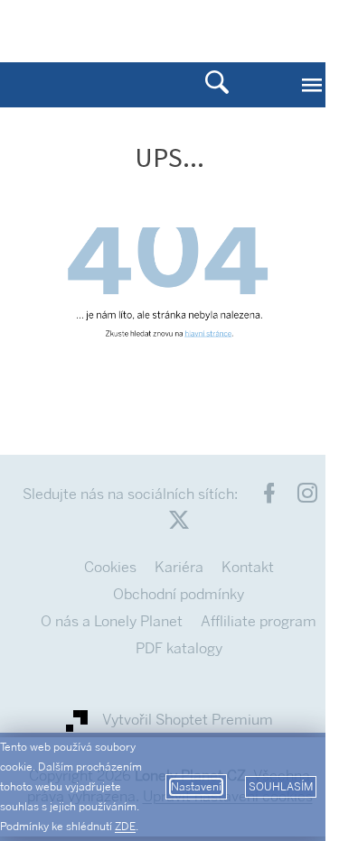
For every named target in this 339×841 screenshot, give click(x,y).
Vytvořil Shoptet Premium (187, 720)
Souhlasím (281, 787)
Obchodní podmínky (178, 594)
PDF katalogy (179, 648)
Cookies (110, 567)
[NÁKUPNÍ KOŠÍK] (253, 29)
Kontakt (247, 567)
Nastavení (196, 787)
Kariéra (179, 567)
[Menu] (312, 85)
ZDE (125, 826)
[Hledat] (217, 85)
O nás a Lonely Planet (112, 621)
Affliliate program (258, 621)
